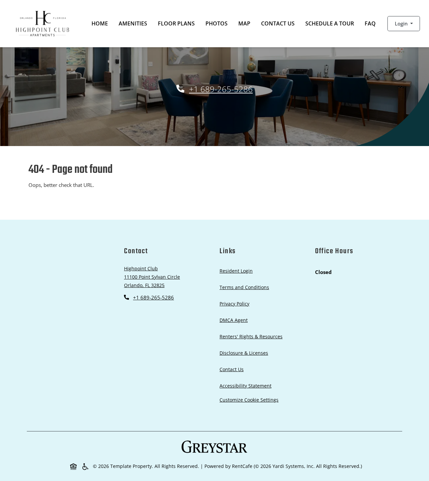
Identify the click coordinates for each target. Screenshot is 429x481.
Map (244, 23)
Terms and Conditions (246, 287)
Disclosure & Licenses (245, 352)
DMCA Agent (235, 320)
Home (99, 23)
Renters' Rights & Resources (252, 336)
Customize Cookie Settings (249, 400)
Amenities (133, 23)
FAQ (370, 23)
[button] (403, 23)
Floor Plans (176, 23)
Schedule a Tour (329, 23)
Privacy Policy (236, 303)
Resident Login (237, 270)
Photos (216, 23)
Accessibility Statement (247, 385)
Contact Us (278, 23)
